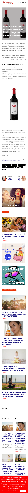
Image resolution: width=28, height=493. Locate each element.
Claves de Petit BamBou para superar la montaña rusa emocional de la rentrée (14, 394)
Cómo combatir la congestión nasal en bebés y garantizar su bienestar (14, 368)
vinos (4, 169)
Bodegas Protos (6, 165)
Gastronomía (22, 165)
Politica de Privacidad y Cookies (10, 491)
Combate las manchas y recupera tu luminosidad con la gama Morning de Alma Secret (12, 341)
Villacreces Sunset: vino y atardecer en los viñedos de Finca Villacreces (14, 314)
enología (14, 165)
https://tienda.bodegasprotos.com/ (11, 160)
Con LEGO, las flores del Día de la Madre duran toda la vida (14, 236)
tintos (20, 167)
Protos (4, 167)
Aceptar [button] (23, 490)
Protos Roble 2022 (12, 167)
